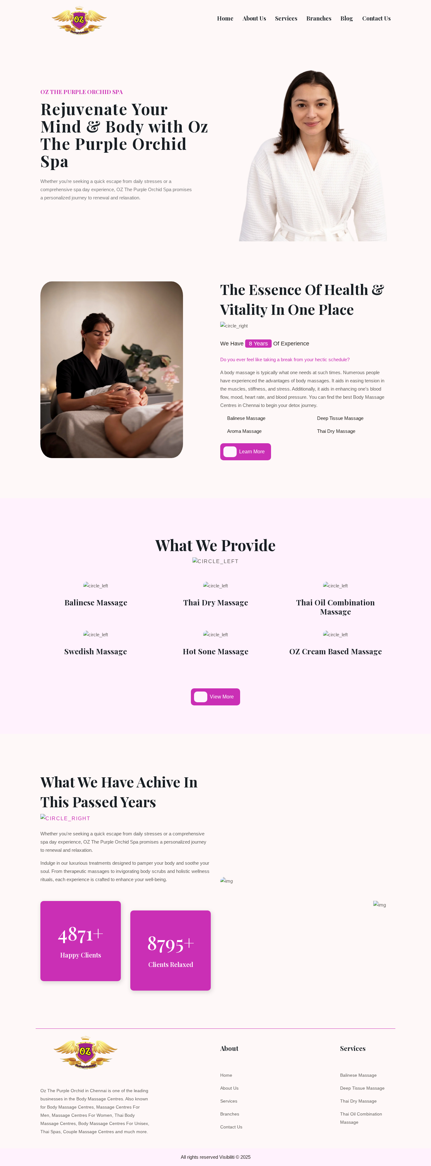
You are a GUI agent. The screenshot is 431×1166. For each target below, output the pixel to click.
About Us (229, 1088)
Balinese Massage (95, 602)
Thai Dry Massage (215, 602)
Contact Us (231, 1126)
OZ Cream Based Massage (335, 651)
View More (222, 696)
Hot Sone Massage (215, 651)
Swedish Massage (95, 651)
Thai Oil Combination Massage (335, 606)
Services (228, 1101)
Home (226, 1075)
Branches (229, 1113)
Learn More (252, 451)
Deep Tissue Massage (362, 1088)
